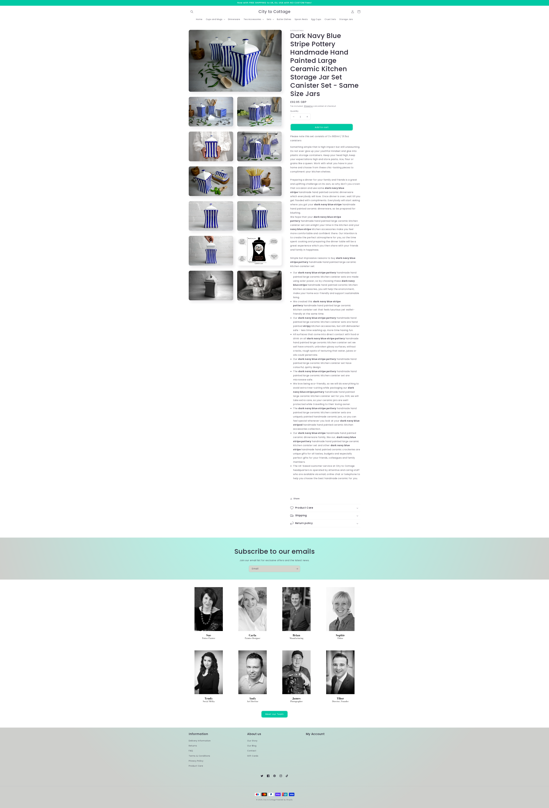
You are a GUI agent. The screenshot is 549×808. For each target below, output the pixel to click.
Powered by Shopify (284, 800)
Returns (193, 745)
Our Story (252, 740)
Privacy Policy (196, 760)
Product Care (196, 765)
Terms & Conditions (199, 755)
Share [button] (297, 498)
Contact (251, 750)
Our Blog (251, 745)
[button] (192, 12)
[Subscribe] (297, 568)
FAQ (191, 750)
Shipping (308, 106)
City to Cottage (269, 800)
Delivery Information (200, 740)
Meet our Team (274, 714)
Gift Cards (252, 755)
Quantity (294, 111)
